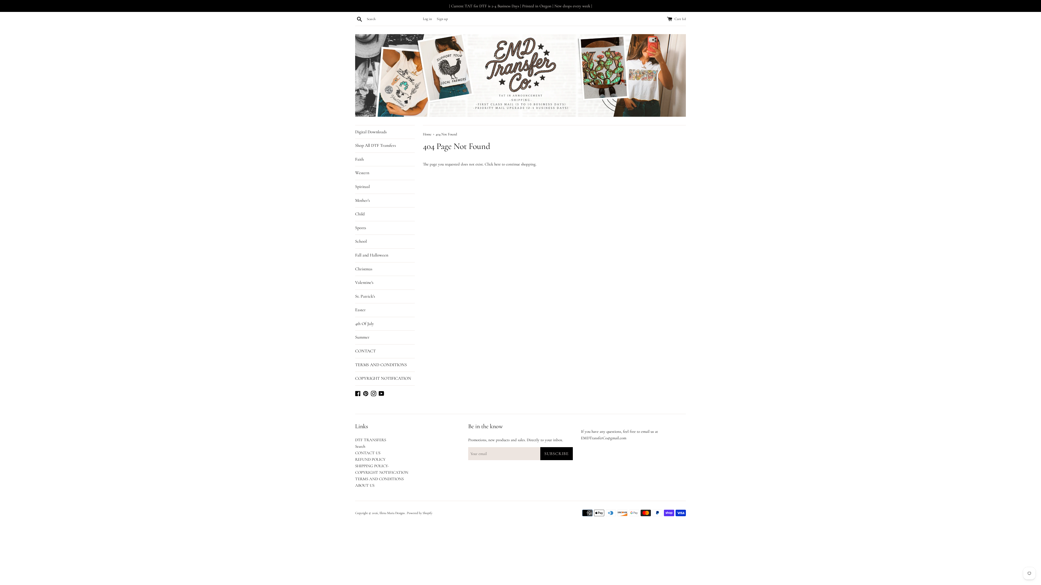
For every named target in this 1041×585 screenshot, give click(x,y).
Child (360, 214)
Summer (362, 337)
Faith (359, 159)
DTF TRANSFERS (370, 439)
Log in (427, 19)
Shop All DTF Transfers (375, 145)
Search (360, 446)
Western (362, 173)
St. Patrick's (365, 296)
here (497, 164)
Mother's (362, 200)
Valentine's (364, 282)
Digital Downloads (371, 132)
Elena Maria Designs (393, 513)
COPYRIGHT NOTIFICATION (383, 378)
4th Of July (364, 323)
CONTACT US (367, 452)
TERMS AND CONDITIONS (381, 365)
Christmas (363, 269)
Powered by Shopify (419, 513)
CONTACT (365, 351)
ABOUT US (364, 485)
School (361, 241)
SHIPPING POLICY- (372, 465)
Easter (360, 310)
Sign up (442, 19)
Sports (360, 227)
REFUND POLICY (370, 459)
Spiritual (362, 186)
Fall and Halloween (371, 255)
